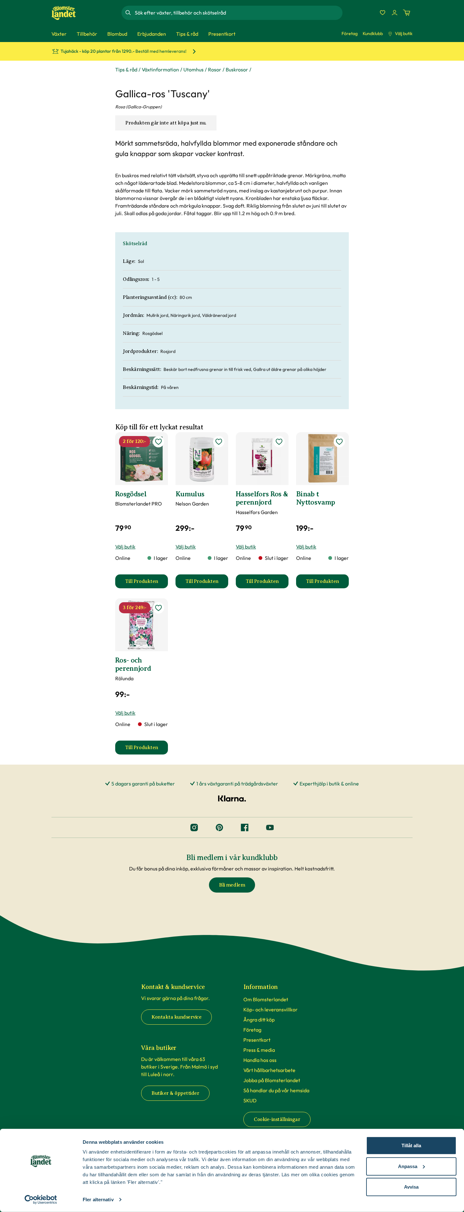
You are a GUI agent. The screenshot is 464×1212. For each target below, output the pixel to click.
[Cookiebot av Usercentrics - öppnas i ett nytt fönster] (40, 1199)
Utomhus (193, 69)
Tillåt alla (411, 1145)
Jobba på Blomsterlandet (271, 1080)
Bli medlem (232, 885)
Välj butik (404, 33)
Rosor (214, 69)
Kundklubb (373, 33)
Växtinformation (160, 69)
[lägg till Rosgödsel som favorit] (158, 441)
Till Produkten (146, 583)
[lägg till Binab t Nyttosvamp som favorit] (339, 441)
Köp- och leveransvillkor (270, 1009)
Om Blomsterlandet (265, 999)
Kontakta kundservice (176, 1017)
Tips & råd (126, 69)
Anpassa (407, 1166)
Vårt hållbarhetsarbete (269, 1070)
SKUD (250, 1100)
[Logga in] (395, 12)
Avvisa (411, 1187)
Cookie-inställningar (277, 1119)
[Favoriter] (383, 12)
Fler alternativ (98, 1199)
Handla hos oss (260, 1060)
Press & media (259, 1050)
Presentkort (257, 1040)
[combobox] (238, 12)
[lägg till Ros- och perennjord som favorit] (158, 608)
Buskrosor (237, 69)
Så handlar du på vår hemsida (276, 1090)
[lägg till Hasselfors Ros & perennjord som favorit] (279, 441)
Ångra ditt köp (259, 1019)
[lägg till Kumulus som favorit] (218, 441)
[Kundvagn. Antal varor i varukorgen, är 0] (407, 12)
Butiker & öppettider (175, 1093)
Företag (350, 33)
